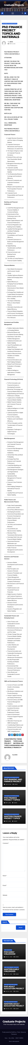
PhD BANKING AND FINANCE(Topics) (9, 23)
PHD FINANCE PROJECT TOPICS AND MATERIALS (12, 800)
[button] (22, 13)
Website (5, 895)
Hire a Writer (11, 1038)
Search (4, 922)
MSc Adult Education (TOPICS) (10, 984)
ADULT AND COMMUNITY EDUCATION (11, 967)
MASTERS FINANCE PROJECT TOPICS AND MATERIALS (8, 743)
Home (6, 1038)
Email (5, 885)
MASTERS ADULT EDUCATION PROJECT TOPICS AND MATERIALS (14, 1007)
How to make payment (14, 1041)
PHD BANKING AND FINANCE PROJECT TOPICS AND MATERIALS (13, 782)
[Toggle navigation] (13, 13)
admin (11, 41)
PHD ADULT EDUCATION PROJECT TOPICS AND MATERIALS (14, 989)
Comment (6, 843)
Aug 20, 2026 (8, 991)
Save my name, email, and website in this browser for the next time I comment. (14, 908)
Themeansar (14, 1034)
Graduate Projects (14, 5)
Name (5, 875)
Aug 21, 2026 (8, 956)
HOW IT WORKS (19, 1038)
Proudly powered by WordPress (9, 1032)
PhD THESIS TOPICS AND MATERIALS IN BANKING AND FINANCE (18, 743)
